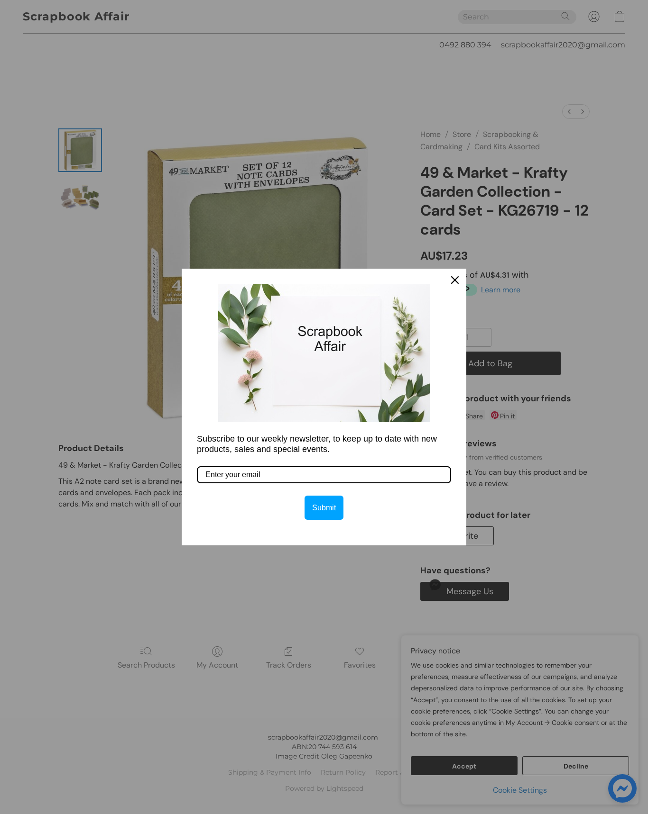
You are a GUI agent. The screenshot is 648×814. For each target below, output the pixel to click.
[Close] (455, 280)
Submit (324, 508)
